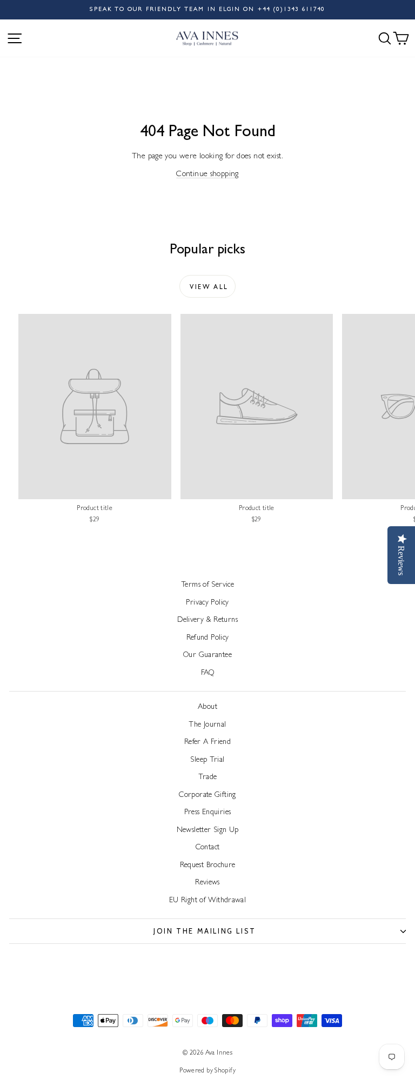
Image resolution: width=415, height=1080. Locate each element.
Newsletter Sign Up (208, 830)
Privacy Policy (207, 603)
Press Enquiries (207, 812)
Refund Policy (207, 638)
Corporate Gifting (207, 795)
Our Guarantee (207, 655)
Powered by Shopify (207, 1071)
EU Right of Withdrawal (207, 900)
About (207, 707)
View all (209, 288)
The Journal (207, 725)
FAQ (207, 673)
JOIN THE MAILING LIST (204, 931)
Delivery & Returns (207, 620)
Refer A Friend (207, 742)
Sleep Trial (207, 760)
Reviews (207, 883)
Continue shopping (207, 175)
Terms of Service (207, 585)
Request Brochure (208, 865)
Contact (208, 847)
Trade (207, 777)
